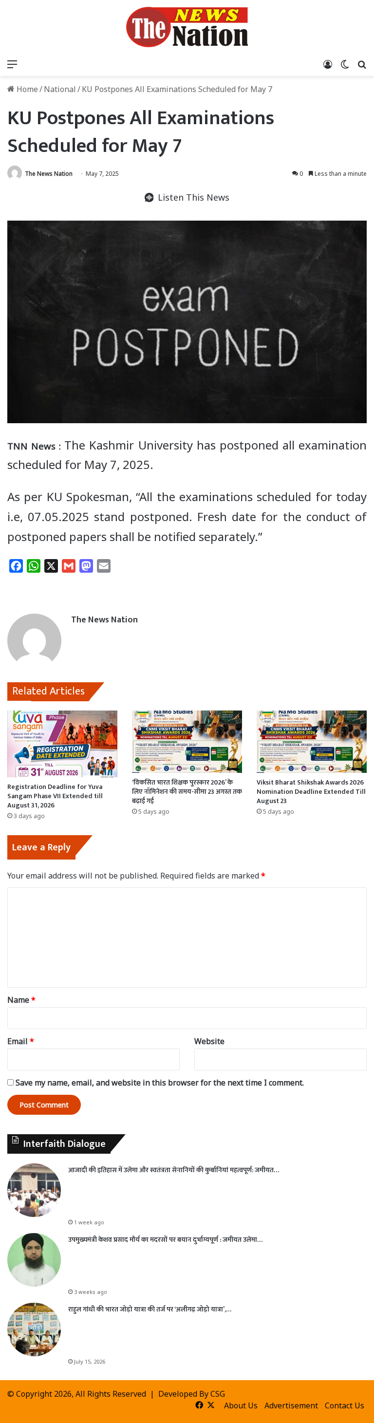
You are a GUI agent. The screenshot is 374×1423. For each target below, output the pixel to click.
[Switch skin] (345, 63)
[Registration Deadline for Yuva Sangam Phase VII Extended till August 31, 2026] (62, 744)
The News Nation (49, 173)
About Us (241, 1405)
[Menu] (12, 63)
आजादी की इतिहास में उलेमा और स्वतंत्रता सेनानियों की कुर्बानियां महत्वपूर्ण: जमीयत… (173, 1170)
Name (21, 999)
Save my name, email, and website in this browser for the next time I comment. (160, 1082)
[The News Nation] (187, 27)
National (60, 89)
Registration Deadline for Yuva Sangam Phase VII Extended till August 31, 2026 (55, 796)
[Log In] (328, 63)
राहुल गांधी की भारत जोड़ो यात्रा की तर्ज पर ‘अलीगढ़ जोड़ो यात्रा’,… (149, 1309)
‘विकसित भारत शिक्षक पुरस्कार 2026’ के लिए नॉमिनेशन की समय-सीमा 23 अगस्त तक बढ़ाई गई (187, 791)
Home (26, 89)
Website (209, 1041)
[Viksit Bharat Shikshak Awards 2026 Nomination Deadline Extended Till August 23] (312, 741)
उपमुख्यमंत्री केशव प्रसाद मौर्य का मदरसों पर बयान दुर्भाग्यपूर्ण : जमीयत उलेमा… (165, 1239)
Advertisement (291, 1405)
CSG (217, 1393)
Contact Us (344, 1405)
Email (20, 1041)
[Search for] (362, 63)
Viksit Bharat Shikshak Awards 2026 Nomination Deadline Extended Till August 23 (311, 791)
